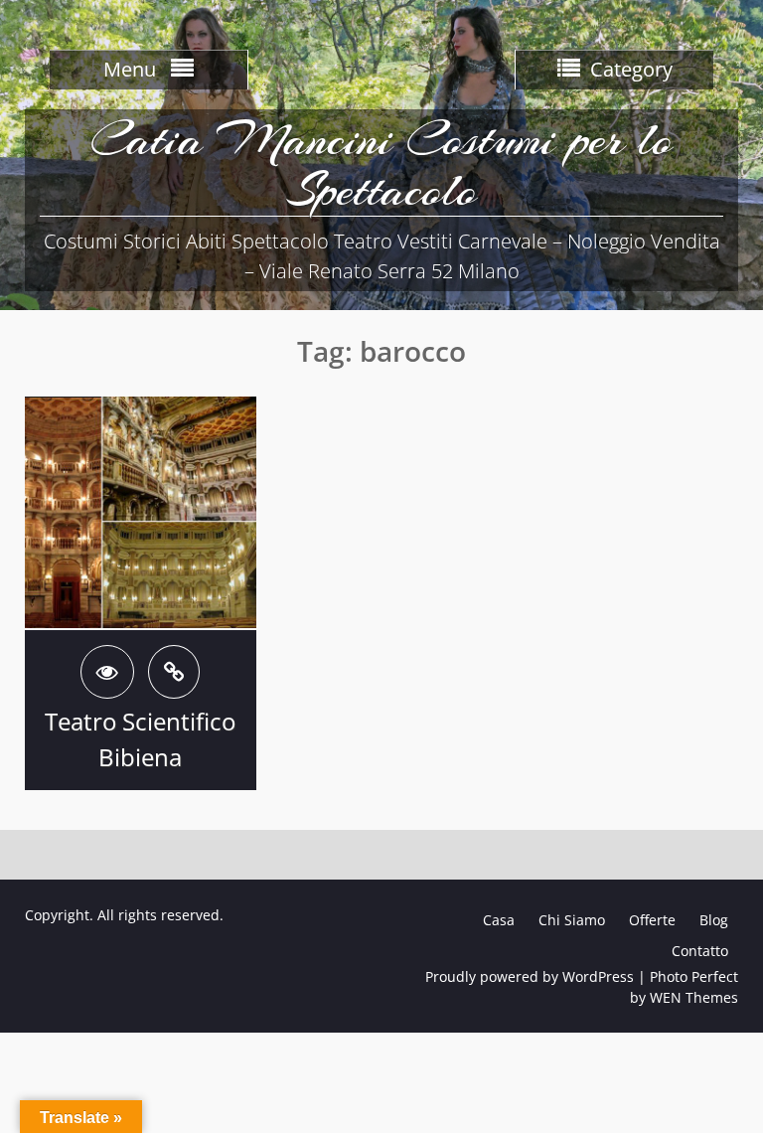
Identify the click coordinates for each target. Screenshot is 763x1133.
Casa (499, 919)
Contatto (700, 950)
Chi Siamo (571, 919)
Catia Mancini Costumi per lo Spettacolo (381, 164)
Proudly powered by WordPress (529, 976)
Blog (713, 919)
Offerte (652, 919)
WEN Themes (694, 997)
